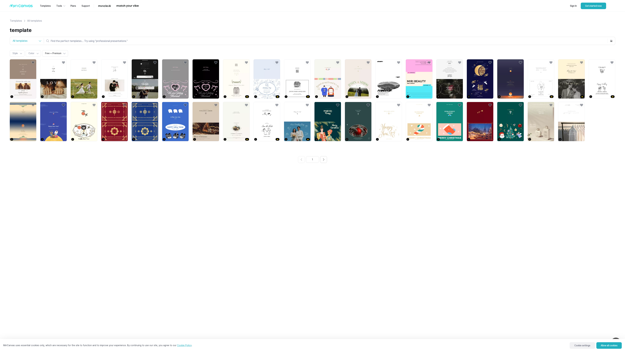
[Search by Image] (611, 41)
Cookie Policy (184, 345)
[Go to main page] (21, 6)
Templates (16, 20)
